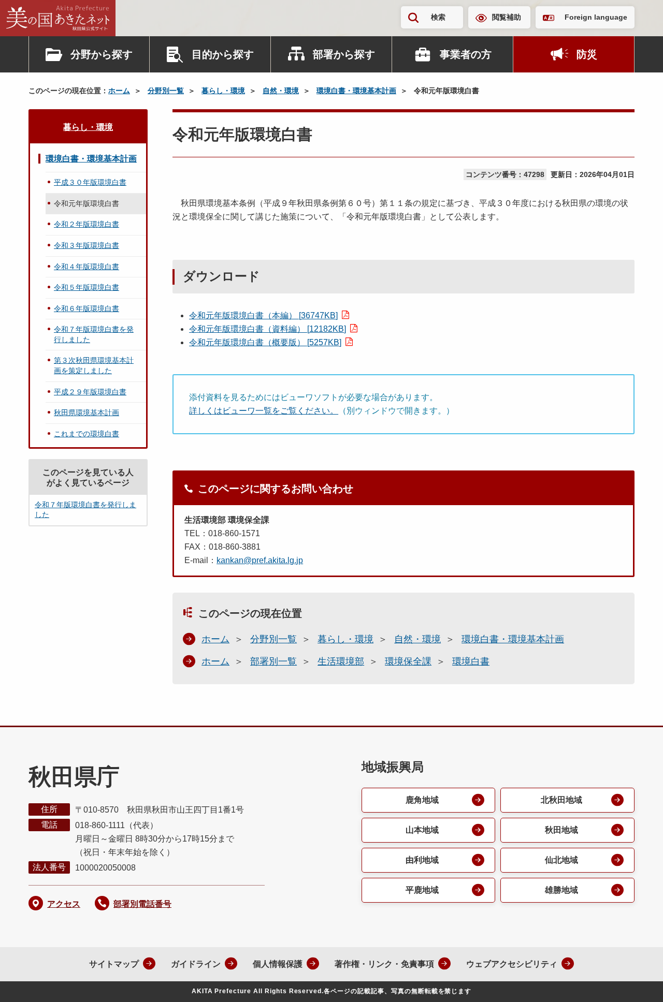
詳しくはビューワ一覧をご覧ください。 (263, 410)
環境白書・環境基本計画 (356, 90)
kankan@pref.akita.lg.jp (260, 560)
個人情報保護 (277, 964)
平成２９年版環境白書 (90, 392)
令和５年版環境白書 (86, 287)
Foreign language (596, 17)
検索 (438, 17)
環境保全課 (408, 661)
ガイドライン (196, 964)
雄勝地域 (561, 890)
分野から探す (101, 54)
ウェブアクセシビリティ (511, 964)
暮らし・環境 (223, 90)
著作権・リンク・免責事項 (384, 964)
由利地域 (422, 860)
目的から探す (223, 54)
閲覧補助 (506, 17)
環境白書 (470, 661)
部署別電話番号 (142, 904)
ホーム (119, 90)
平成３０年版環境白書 (90, 182)
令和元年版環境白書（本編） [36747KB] (263, 315)
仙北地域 (561, 860)
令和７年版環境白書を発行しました (94, 334)
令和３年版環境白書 (86, 245)
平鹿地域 (422, 890)
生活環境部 (341, 661)
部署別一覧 (273, 661)
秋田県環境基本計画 (86, 412)
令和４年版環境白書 (86, 266)
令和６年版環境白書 (86, 308)
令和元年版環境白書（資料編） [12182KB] (267, 329)
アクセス (63, 904)
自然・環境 (281, 90)
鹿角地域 (422, 799)
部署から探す (344, 54)
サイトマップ (114, 964)
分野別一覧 (166, 90)
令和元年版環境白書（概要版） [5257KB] (265, 342)
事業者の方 (466, 54)
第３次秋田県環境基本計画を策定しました (94, 365)
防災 (586, 54)
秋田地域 (561, 830)
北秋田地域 (561, 799)
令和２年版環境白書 (86, 224)
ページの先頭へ (634, 980)
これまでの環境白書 (86, 434)
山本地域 (422, 830)
